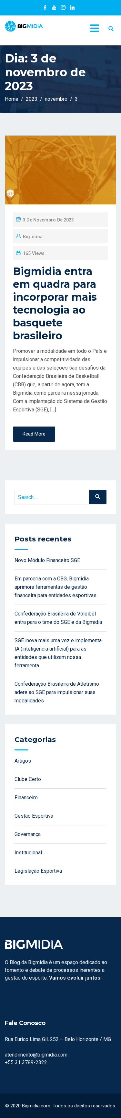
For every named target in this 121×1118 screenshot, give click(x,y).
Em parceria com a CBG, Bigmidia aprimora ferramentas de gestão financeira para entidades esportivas (55, 587)
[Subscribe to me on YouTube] (54, 8)
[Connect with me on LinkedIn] (72, 8)
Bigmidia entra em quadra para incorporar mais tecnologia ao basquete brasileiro (55, 303)
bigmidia (33, 236)
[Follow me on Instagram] (63, 8)
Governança (28, 834)
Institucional (28, 853)
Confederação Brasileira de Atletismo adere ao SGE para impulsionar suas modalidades (57, 692)
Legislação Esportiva (38, 871)
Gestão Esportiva (34, 816)
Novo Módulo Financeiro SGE (47, 560)
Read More (34, 434)
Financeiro (26, 797)
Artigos (23, 761)
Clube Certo (28, 779)
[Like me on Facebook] (45, 8)
